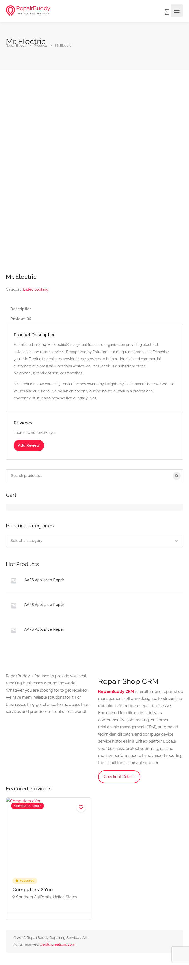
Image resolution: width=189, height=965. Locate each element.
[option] (48, 858)
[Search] (177, 476)
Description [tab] (21, 309)
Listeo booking (35, 289)
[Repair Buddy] (28, 10)
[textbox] (94, 541)
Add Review (29, 445)
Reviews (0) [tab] (20, 319)
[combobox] (94, 541)
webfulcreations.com (57, 944)
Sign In (166, 12)
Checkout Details (119, 776)
